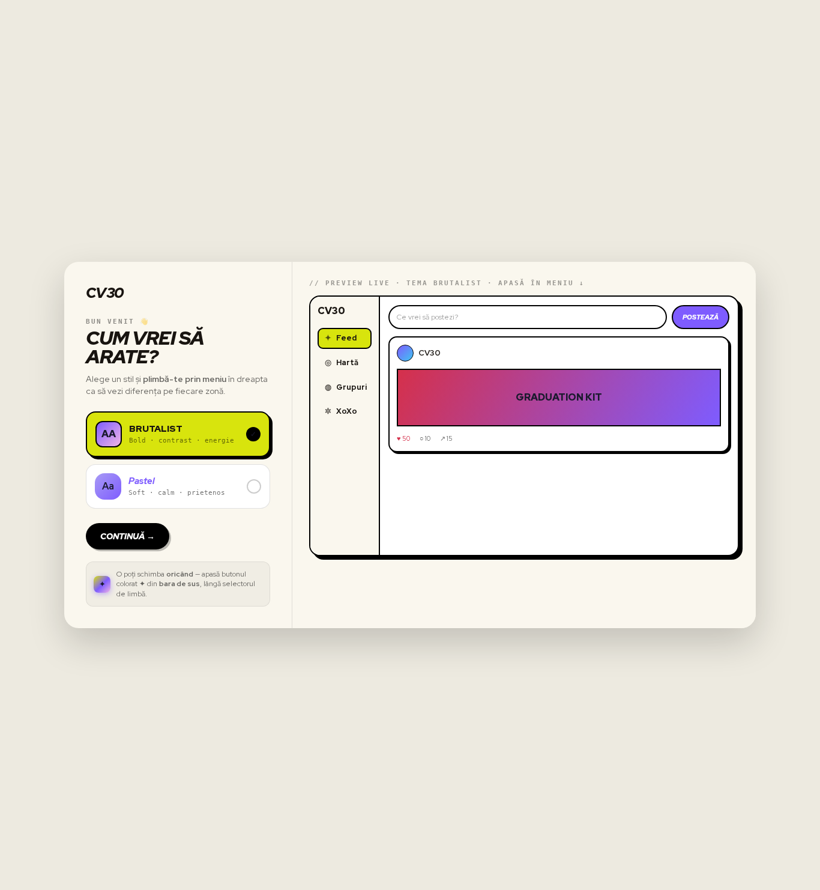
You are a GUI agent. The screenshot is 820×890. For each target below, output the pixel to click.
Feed (341, 338)
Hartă (341, 362)
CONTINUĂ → (127, 536)
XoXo (341, 411)
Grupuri (346, 387)
